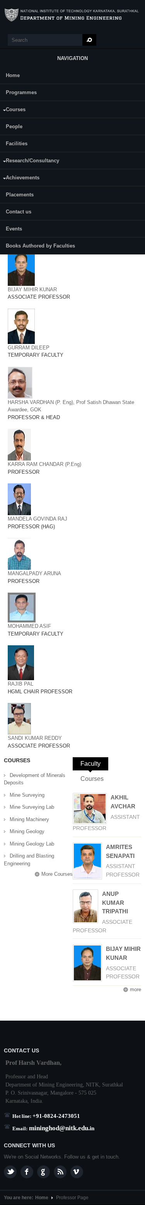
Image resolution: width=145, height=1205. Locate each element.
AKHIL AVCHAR (123, 802)
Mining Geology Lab (32, 844)
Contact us (18, 212)
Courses (13, 111)
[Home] (72, 15)
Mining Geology (27, 831)
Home (13, 75)
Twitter (10, 1171)
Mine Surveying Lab (32, 807)
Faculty (94, 763)
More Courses (57, 874)
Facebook (26, 1171)
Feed (60, 1171)
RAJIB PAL (20, 684)
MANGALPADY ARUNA (34, 573)
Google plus (43, 1171)
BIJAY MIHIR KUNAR (32, 289)
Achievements (19, 179)
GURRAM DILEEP (28, 348)
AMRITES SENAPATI (120, 851)
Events (14, 229)
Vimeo (76, 1171)
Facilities (16, 143)
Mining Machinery (29, 819)
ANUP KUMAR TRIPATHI (115, 902)
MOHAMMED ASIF (29, 626)
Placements (20, 195)
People (14, 126)
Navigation (72, 58)
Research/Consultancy (29, 162)
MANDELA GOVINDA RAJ (37, 519)
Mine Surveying (27, 795)
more (135, 989)
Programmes (21, 92)
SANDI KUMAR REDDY (35, 738)
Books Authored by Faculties (40, 246)
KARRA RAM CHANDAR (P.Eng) (44, 464)
